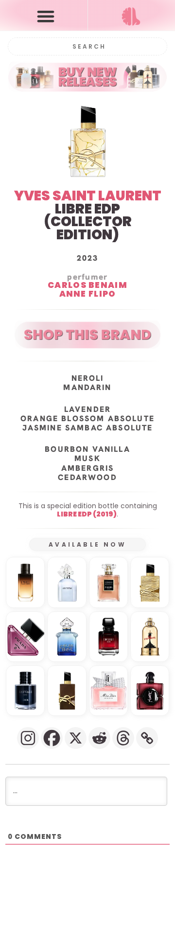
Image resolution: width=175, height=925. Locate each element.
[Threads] (123, 738)
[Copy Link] (147, 738)
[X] (76, 738)
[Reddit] (99, 738)
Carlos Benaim (87, 285)
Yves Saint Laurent (87, 195)
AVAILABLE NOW (87, 544)
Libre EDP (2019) (87, 514)
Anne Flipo (87, 294)
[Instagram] (28, 738)
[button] (46, 16)
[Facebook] (52, 738)
